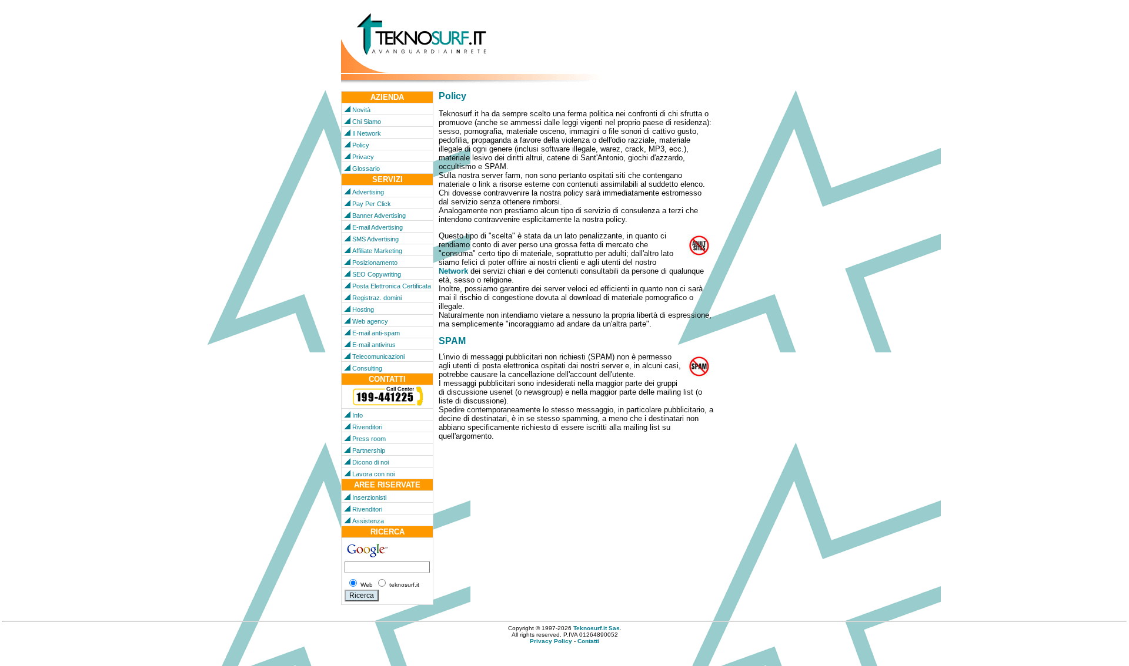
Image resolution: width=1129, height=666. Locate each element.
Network (453, 271)
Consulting (367, 368)
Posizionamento (375, 262)
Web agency (370, 321)
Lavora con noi (373, 473)
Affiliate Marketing (377, 250)
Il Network (366, 133)
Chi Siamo (366, 121)
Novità (361, 109)
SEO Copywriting (376, 274)
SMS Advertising (375, 239)
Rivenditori (367, 426)
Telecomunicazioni (378, 356)
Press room (369, 438)
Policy (360, 145)
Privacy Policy (551, 641)
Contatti (588, 641)
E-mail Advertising (377, 227)
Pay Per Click (371, 203)
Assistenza (368, 520)
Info (357, 415)
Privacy (363, 156)
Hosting (363, 309)
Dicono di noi (370, 462)
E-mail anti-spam (376, 333)
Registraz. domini (377, 297)
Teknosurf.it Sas (596, 628)
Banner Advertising (379, 215)
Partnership (368, 450)
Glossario (366, 168)
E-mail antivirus (374, 344)
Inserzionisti (369, 497)
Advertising (368, 192)
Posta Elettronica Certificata (391, 286)
